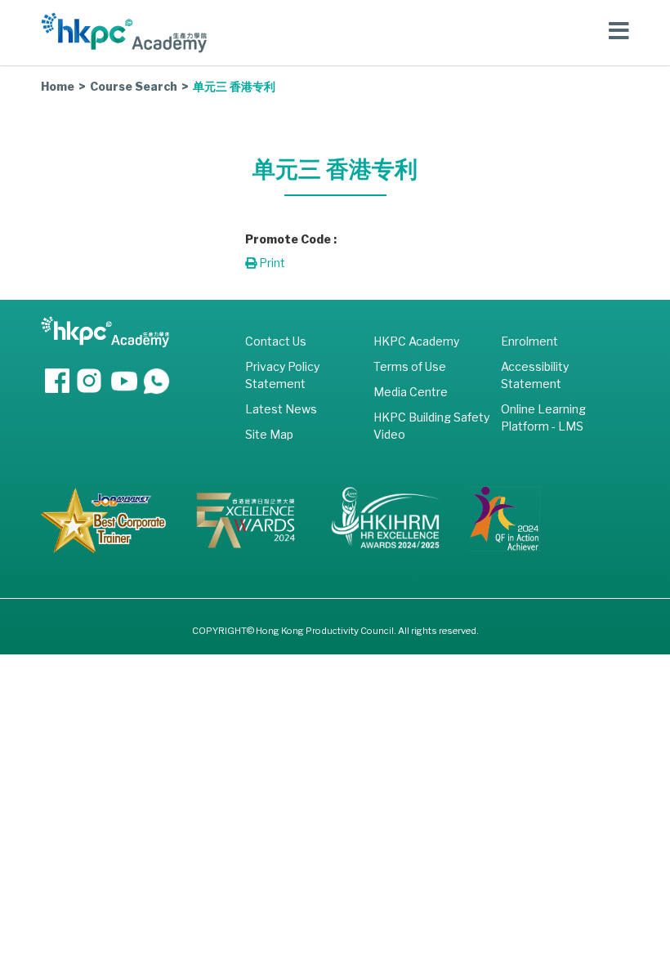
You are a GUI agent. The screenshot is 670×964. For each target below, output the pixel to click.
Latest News (281, 409)
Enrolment (529, 341)
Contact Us (275, 341)
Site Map (269, 434)
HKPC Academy (416, 341)
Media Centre (410, 392)
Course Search (133, 86)
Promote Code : (291, 239)
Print (271, 263)
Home (57, 86)
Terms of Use (409, 366)
